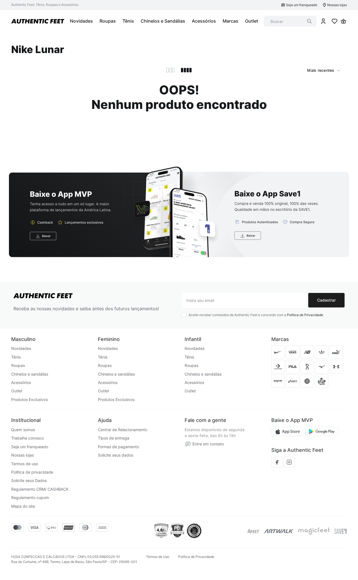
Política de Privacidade (305, 315)
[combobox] (290, 21)
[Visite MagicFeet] (314, 531)
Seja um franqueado (301, 5)
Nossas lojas (337, 5)
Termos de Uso (157, 557)
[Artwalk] (279, 531)
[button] (91, 211)
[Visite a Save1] (340, 531)
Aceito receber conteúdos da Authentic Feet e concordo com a (256, 315)
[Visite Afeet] (254, 531)
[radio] (170, 70)
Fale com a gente (205, 420)
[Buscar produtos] (309, 21)
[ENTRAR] (323, 21)
